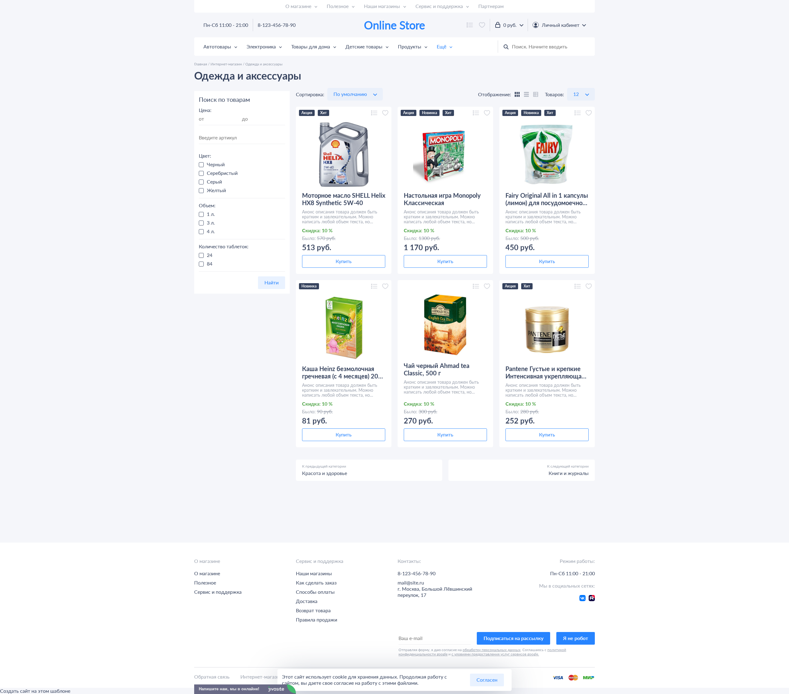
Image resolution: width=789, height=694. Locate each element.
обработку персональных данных (492, 649)
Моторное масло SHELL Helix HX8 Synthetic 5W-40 (343, 199)
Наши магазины (382, 6)
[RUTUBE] (592, 599)
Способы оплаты (315, 592)
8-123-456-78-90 (277, 25)
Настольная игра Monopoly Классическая (442, 199)
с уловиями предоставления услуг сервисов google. (495, 654)
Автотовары (217, 46)
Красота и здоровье (324, 473)
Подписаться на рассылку (513, 638)
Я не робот (575, 638)
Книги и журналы (569, 473)
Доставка (306, 601)
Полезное (338, 6)
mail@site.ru (411, 582)
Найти (271, 282)
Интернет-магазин (226, 64)
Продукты (409, 46)
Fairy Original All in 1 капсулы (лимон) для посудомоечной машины (546, 199)
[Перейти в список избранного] (482, 25)
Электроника (261, 46)
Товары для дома (310, 46)
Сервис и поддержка (439, 6)
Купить (344, 261)
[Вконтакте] (582, 599)
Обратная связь (212, 677)
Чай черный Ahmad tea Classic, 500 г (436, 369)
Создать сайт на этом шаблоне (35, 691)
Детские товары (363, 46)
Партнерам (491, 6)
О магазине (298, 6)
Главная (200, 64)
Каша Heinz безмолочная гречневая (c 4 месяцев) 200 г (342, 372)
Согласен (486, 680)
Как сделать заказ (316, 582)
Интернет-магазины (263, 677)
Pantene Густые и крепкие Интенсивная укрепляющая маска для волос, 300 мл (545, 372)
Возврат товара (313, 610)
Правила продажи (316, 619)
